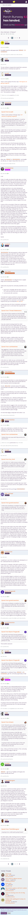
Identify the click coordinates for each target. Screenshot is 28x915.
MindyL (6, 875)
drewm (21, 50)
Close (9, 913)
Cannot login (8, 874)
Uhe (6, 884)
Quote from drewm (7, 722)
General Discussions (9, 890)
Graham (7, 889)
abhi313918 (7, 901)
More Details (3, 913)
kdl (6, 895)
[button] (2, 2)
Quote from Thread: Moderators (11, 310)
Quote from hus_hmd (8, 459)
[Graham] (3, 889)
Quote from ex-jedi (7, 112)
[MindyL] (3, 875)
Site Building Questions (10, 881)
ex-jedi (3, 34)
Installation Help (8, 886)
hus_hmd (8, 386)
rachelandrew (17, 159)
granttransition (13, 442)
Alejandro (7, 880)
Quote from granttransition (10, 503)
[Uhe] (3, 885)
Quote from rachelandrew (9, 346)
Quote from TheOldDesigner (10, 829)
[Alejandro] (3, 880)
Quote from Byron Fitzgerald (10, 632)
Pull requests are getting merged (11, 115)
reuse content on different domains (13, 878)
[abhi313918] (3, 901)
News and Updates (9, 876)
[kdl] (3, 895)
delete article (8, 883)
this (18, 301)
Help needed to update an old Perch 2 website (16, 888)
